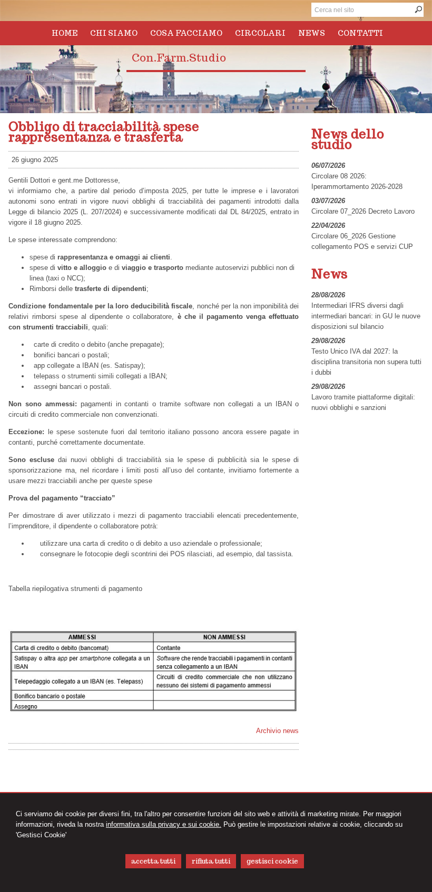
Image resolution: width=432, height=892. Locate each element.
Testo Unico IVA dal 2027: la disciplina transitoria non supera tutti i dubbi (366, 361)
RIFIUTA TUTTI (211, 861)
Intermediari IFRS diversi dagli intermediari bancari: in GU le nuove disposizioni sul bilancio (365, 316)
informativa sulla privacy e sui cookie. (163, 824)
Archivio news (277, 731)
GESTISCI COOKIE (272, 861)
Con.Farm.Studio (179, 58)
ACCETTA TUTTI (153, 861)
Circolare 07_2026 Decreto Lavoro (363, 211)
